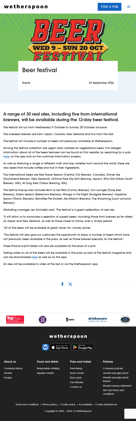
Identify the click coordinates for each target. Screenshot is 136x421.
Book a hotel (77, 373)
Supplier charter (45, 373)
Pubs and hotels (80, 361)
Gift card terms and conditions (113, 392)
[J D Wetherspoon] (26, 6)
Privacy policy (49, 404)
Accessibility (85, 404)
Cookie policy (67, 404)
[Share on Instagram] (62, 284)
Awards (8, 373)
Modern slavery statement (117, 385)
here (6, 156)
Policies (108, 361)
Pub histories (76, 382)
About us (10, 361)
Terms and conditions (27, 404)
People (8, 377)
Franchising (76, 368)
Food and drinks (47, 361)
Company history (13, 368)
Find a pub (109, 7)
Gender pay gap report (115, 373)
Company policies (113, 368)
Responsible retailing (48, 368)
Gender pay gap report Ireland (115, 379)
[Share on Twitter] (70, 284)
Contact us (76, 386)
